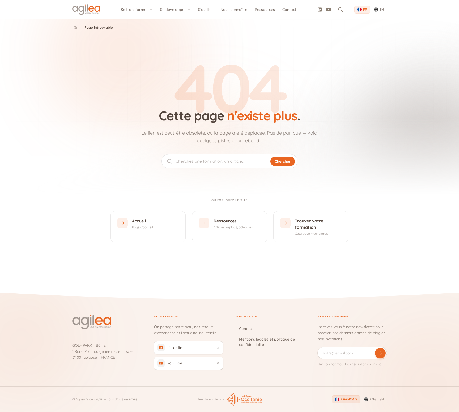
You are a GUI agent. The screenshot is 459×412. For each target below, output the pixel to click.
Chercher (283, 161)
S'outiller (205, 9)
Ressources (265, 9)
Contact (289, 9)
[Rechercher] (340, 9)
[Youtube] (328, 9)
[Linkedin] (319, 9)
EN (382, 9)
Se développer (173, 9)
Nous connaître (233, 9)
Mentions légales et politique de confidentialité (267, 342)
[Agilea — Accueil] (86, 9)
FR (365, 9)
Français (349, 399)
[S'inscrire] (380, 353)
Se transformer (134, 9)
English (377, 399)
